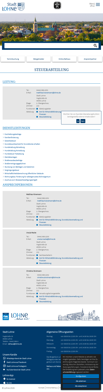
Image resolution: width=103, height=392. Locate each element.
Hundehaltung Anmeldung (14, 150)
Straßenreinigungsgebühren (15, 163)
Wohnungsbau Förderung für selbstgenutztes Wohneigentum (27, 176)
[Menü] (98, 4)
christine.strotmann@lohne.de (48, 277)
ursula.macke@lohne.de (46, 239)
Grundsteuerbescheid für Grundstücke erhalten (22, 144)
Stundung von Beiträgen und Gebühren (19, 167)
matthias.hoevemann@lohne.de (48, 92)
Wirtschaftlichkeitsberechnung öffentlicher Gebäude (24, 173)
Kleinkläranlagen (10, 157)
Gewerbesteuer (10, 141)
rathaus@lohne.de (15, 344)
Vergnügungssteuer (11, 170)
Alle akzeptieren (81, 386)
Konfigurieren (81, 376)
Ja (78, 121)
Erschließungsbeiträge (12, 134)
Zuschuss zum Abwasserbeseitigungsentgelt (20, 180)
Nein (83, 121)
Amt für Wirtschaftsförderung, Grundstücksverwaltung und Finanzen (61, 221)
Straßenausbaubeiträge (13, 160)
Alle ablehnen (81, 381)
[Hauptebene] (13, 7)
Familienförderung (11, 137)
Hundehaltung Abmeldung (14, 147)
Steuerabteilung (45, 225)
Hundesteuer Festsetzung (14, 154)
